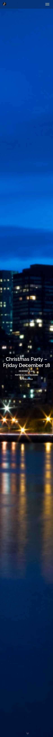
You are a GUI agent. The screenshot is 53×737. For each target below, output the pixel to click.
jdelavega (28, 379)
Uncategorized (31, 375)
